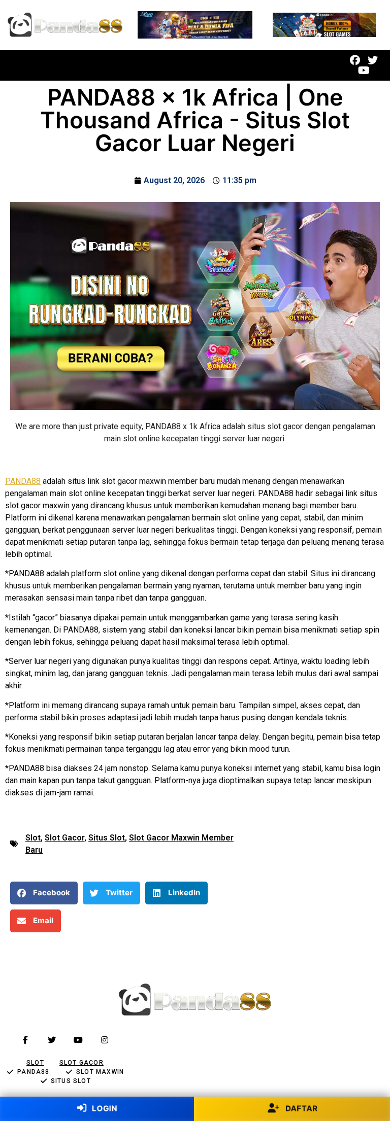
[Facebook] (355, 60)
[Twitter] (373, 60)
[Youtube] (364, 70)
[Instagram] (104, 1040)
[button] (156, 65)
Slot (33, 838)
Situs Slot (106, 838)
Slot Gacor (64, 838)
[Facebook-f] (25, 1040)
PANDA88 (23, 481)
